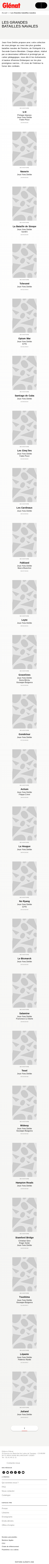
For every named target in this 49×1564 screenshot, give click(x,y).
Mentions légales (8, 1540)
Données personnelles (9, 1537)
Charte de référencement (10, 1546)
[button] (24, 32)
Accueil (4, 13)
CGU (3, 1543)
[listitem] (4, 1472)
